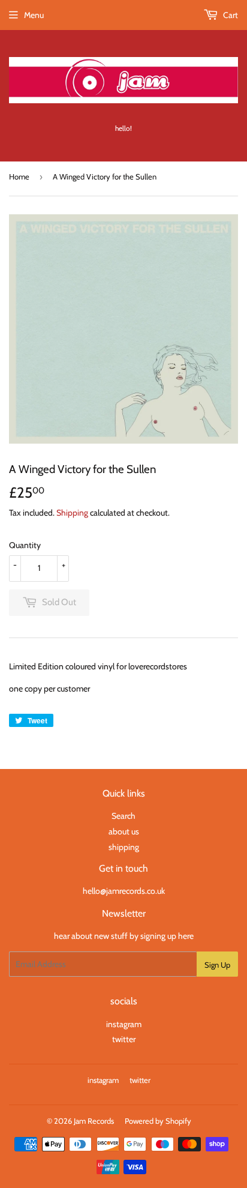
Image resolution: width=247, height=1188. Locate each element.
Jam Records (94, 1121)
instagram (123, 1024)
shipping (124, 847)
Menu (34, 15)
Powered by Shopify (158, 1121)
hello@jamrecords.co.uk (124, 890)
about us (124, 831)
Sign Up (217, 964)
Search (123, 815)
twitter (123, 1039)
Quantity (25, 545)
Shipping (72, 512)
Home (19, 176)
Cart (229, 15)
